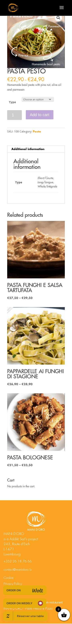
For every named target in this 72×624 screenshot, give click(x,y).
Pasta (37, 131)
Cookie (8, 577)
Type (12, 102)
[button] (58, 17)
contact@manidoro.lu (18, 569)
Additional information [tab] (27, 149)
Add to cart (39, 115)
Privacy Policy (13, 583)
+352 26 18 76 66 (18, 561)
